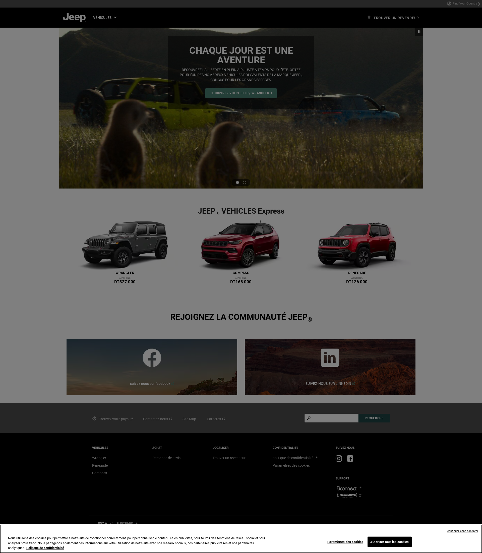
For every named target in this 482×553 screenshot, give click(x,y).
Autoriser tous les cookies (389, 541)
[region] (241, 538)
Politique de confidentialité (45, 548)
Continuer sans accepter (462, 531)
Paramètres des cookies (345, 541)
